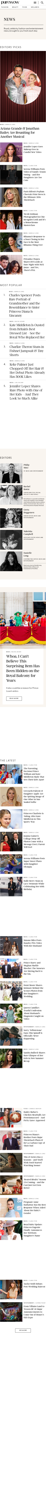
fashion (4, 7)
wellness (35, 7)
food (24, 7)
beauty (15, 7)
